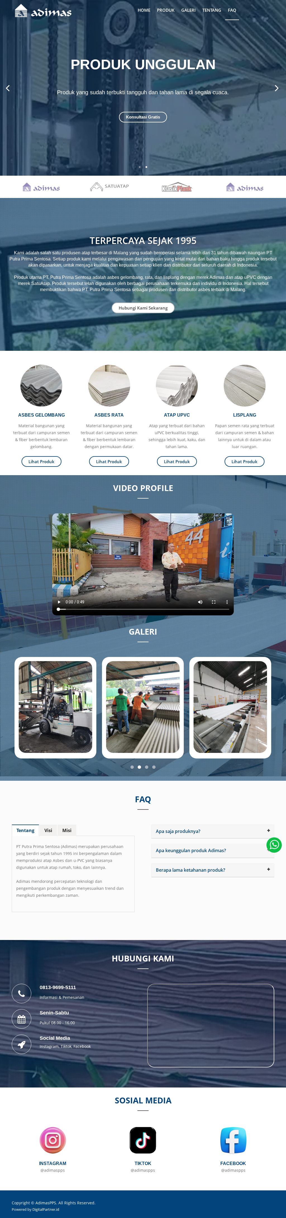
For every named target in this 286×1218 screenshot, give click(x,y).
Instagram (49, 1046)
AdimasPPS (45, 1202)
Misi (67, 830)
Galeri (188, 10)
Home (144, 10)
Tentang (211, 10)
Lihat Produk (41, 461)
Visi (48, 830)
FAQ (232, 10)
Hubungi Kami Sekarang (143, 308)
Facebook (82, 1046)
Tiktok (66, 1046)
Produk (166, 10)
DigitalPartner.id (45, 1209)
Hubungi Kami (143, 117)
